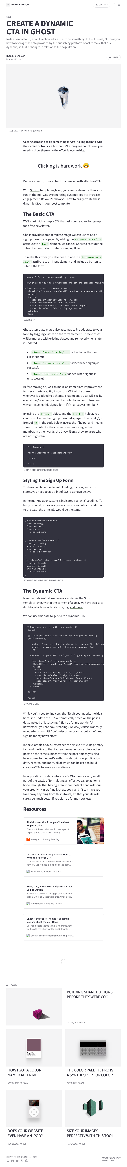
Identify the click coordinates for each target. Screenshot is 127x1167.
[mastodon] (22, 1160)
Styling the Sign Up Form (48, 480)
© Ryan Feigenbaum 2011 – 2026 (21, 1157)
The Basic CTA (38, 214)
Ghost (117, 1158)
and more (76, 607)
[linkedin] (12, 1160)
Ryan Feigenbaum (15, 55)
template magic (61, 235)
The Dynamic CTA (42, 590)
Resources (34, 809)
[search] (114, 4)
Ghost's (34, 190)
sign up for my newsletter (76, 798)
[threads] (26, 1160)
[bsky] (17, 1160)
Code (8, 16)
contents (103, 5)
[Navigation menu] (119, 4)
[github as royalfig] (8, 1160)
